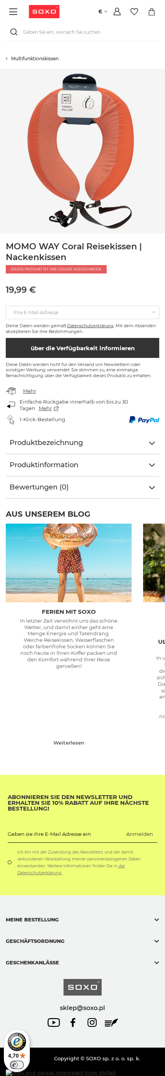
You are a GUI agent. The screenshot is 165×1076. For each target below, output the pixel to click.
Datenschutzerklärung (90, 325)
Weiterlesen (68, 743)
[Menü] (14, 11)
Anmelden (139, 834)
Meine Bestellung (32, 919)
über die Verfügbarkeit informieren (83, 348)
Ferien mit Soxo (69, 611)
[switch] (17, 1065)
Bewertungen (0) (39, 487)
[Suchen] (15, 32)
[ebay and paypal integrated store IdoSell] (61, 1072)
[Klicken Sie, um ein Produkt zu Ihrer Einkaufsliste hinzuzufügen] (161, 72)
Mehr (29, 391)
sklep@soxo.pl (82, 1008)
